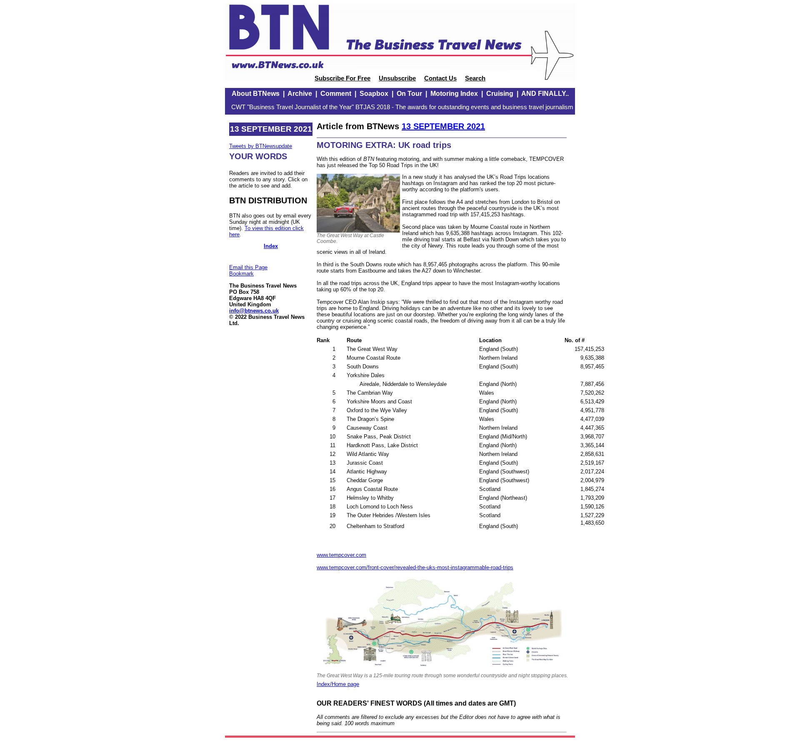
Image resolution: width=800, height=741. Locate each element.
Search (475, 78)
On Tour (409, 93)
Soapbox (374, 93)
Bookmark (241, 273)
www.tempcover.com (341, 555)
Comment (335, 93)
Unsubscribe (397, 78)
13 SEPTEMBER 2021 (443, 126)
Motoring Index (454, 93)
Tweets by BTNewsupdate (260, 146)
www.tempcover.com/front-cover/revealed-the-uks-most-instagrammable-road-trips (415, 567)
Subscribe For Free (342, 78)
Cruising (499, 93)
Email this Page (248, 267)
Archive (300, 93)
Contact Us (440, 78)
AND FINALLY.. (545, 93)
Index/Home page (338, 684)
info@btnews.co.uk (254, 311)
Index (271, 246)
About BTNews (256, 93)
